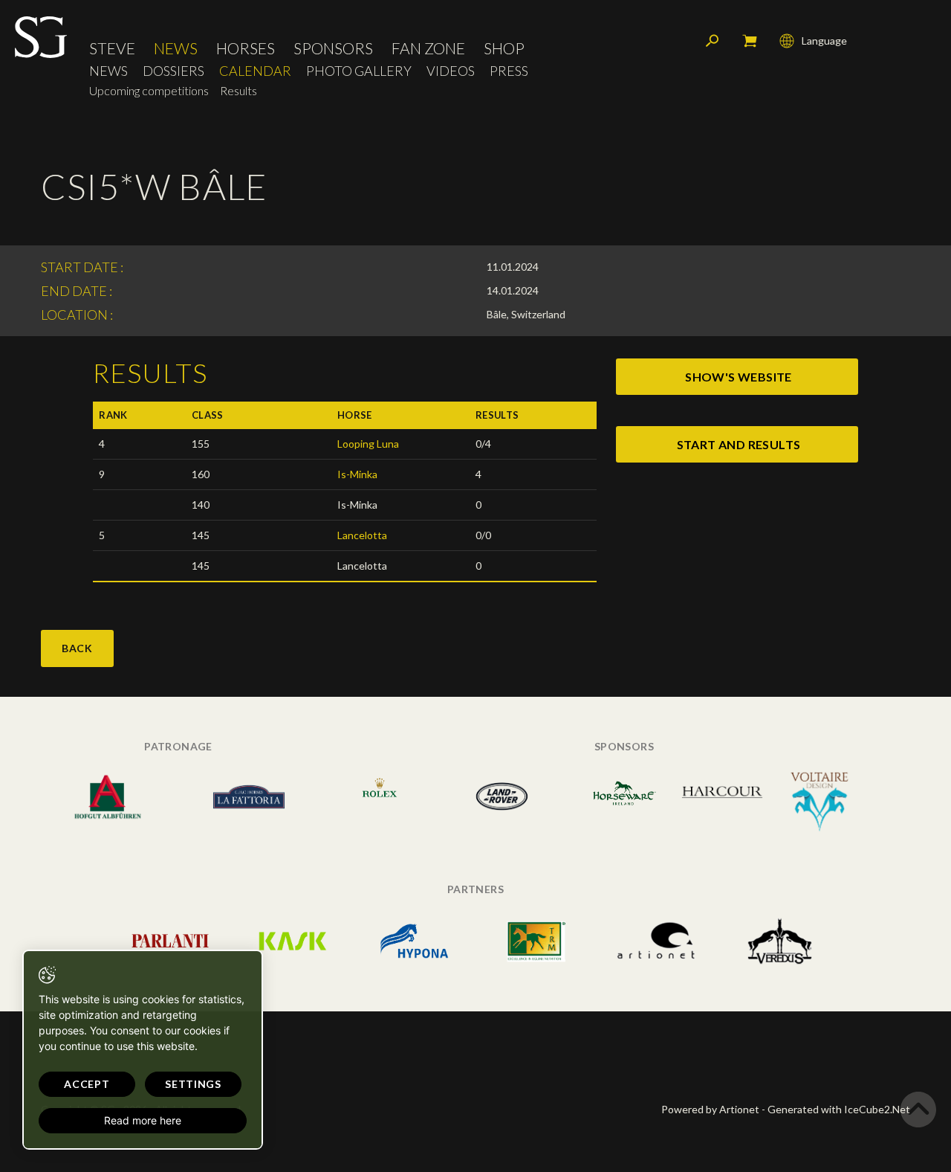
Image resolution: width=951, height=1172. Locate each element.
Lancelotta (362, 535)
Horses (245, 48)
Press (509, 71)
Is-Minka (357, 474)
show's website (738, 377)
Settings (193, 1084)
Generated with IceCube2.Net (838, 1109)
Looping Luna (368, 443)
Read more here (142, 1120)
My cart (749, 40)
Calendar (255, 71)
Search (712, 40)
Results (238, 90)
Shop (504, 48)
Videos (450, 71)
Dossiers (173, 71)
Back (77, 648)
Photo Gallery (359, 71)
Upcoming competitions (149, 90)
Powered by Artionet (710, 1109)
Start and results (739, 444)
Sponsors (333, 48)
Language (824, 40)
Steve (112, 48)
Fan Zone (428, 48)
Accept (86, 1084)
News (176, 48)
